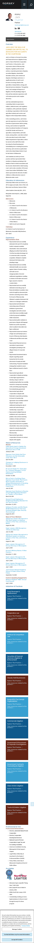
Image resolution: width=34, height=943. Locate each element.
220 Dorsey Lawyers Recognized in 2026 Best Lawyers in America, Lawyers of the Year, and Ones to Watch (17, 537)
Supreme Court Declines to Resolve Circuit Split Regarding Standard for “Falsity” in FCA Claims (17, 492)
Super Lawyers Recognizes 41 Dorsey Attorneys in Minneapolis (16, 545)
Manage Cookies (17, 929)
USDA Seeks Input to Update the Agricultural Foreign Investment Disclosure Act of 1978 (16, 448)
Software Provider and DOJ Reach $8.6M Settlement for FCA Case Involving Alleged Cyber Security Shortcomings (16, 509)
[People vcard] (19, 28)
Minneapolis (18, 31)
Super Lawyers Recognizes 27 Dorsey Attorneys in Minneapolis (16, 564)
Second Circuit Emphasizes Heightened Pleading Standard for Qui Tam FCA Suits (17, 500)
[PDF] (32, 804)
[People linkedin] (16, 28)
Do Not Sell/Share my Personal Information (17, 934)
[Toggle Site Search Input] (31, 4)
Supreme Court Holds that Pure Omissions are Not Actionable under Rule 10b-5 (16, 456)
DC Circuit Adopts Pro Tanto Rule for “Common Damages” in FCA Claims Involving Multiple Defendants (16, 471)
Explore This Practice (14, 596)
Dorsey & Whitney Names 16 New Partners (16, 551)
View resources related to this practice (17, 599)
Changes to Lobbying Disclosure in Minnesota (17, 463)
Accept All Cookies (17, 939)
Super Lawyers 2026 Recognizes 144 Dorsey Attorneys (16, 529)
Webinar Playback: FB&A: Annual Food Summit (16, 580)
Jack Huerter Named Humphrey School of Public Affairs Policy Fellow (16, 571)
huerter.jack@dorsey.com (22, 25)
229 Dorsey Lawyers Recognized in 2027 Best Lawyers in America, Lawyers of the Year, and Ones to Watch (17, 521)
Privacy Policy (26, 925)
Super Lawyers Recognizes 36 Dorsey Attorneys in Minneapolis (16, 557)
